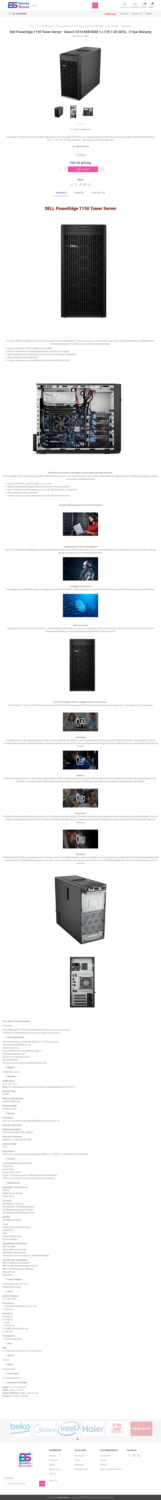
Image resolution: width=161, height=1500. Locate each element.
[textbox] (60, 5)
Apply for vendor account (110, 1469)
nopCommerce (63, 1497)
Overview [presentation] (61, 193)
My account (125, 7)
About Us (53, 1480)
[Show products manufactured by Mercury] (93, 1429)
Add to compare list (82, 129)
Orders (77, 1460)
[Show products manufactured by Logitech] (141, 1429)
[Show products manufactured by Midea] (20, 1429)
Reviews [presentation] (79, 193)
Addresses (79, 1465)
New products (55, 1469)
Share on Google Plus (85, 184)
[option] (59, 111)
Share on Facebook (76, 184)
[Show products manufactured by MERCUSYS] (117, 1429)
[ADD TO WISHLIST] (102, 169)
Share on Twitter (71, 184)
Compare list (134, 7)
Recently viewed (81, 1469)
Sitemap (52, 1456)
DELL (87, 36)
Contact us (53, 1460)
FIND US (52, 1474)
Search (52, 1465)
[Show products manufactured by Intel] (44, 1429)
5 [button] (79, 1439)
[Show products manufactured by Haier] (68, 1429)
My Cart (103, 1460)
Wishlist (103, 1465)
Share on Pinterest (80, 184)
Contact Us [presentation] (98, 193)
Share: (80, 179)
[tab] (61, 193)
